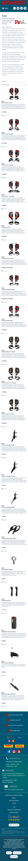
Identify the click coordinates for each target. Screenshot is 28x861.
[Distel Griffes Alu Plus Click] (14, 311)
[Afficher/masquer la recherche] (14, 8)
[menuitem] (5, 8)
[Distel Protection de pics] (14, 591)
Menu (6, 8)
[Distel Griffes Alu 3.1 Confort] (14, 156)
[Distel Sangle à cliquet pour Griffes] (14, 529)
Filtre (4, 81)
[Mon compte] (21, 8)
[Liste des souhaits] (18, 8)
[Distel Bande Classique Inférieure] (14, 685)
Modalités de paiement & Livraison (14, 795)
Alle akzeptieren (17, 852)
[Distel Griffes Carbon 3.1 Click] (14, 404)
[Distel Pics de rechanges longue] (14, 498)
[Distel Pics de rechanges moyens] (14, 467)
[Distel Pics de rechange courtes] (14, 436)
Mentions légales (14, 812)
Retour (14, 798)
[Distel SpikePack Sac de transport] (14, 622)
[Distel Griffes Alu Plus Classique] (14, 280)
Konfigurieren (14, 856)
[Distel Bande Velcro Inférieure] (14, 653)
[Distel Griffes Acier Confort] (14, 93)
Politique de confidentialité (14, 809)
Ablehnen (9, 852)
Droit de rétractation (14, 800)
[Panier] (25, 8)
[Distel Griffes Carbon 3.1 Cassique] (14, 373)
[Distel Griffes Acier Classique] (14, 124)
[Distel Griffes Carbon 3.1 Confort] (14, 342)
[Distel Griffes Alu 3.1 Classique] (14, 187)
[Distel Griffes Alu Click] (14, 218)
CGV (14, 807)
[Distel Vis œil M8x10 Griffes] (14, 560)
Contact (14, 803)
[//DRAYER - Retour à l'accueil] (13, 3)
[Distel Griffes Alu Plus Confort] (14, 249)
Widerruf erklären (14, 825)
